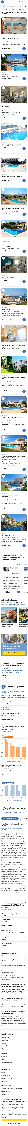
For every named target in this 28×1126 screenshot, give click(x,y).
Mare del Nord (5, 1037)
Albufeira (21, 977)
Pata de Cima (20, 1006)
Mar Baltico (4, 1040)
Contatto (4, 1081)
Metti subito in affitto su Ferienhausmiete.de (14, 653)
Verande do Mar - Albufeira (13, 991)
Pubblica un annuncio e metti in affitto (12, 1088)
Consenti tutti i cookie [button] (14, 1120)
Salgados (7, 979)
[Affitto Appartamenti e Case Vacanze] (2, 2)
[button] (26, 2)
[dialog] (14, 1111)
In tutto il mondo (6, 1046)
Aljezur (20, 883)
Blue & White (10, 992)
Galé (2, 979)
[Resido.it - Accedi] (22, 2)
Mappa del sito (5, 1049)
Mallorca (3, 1043)
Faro (18, 876)
